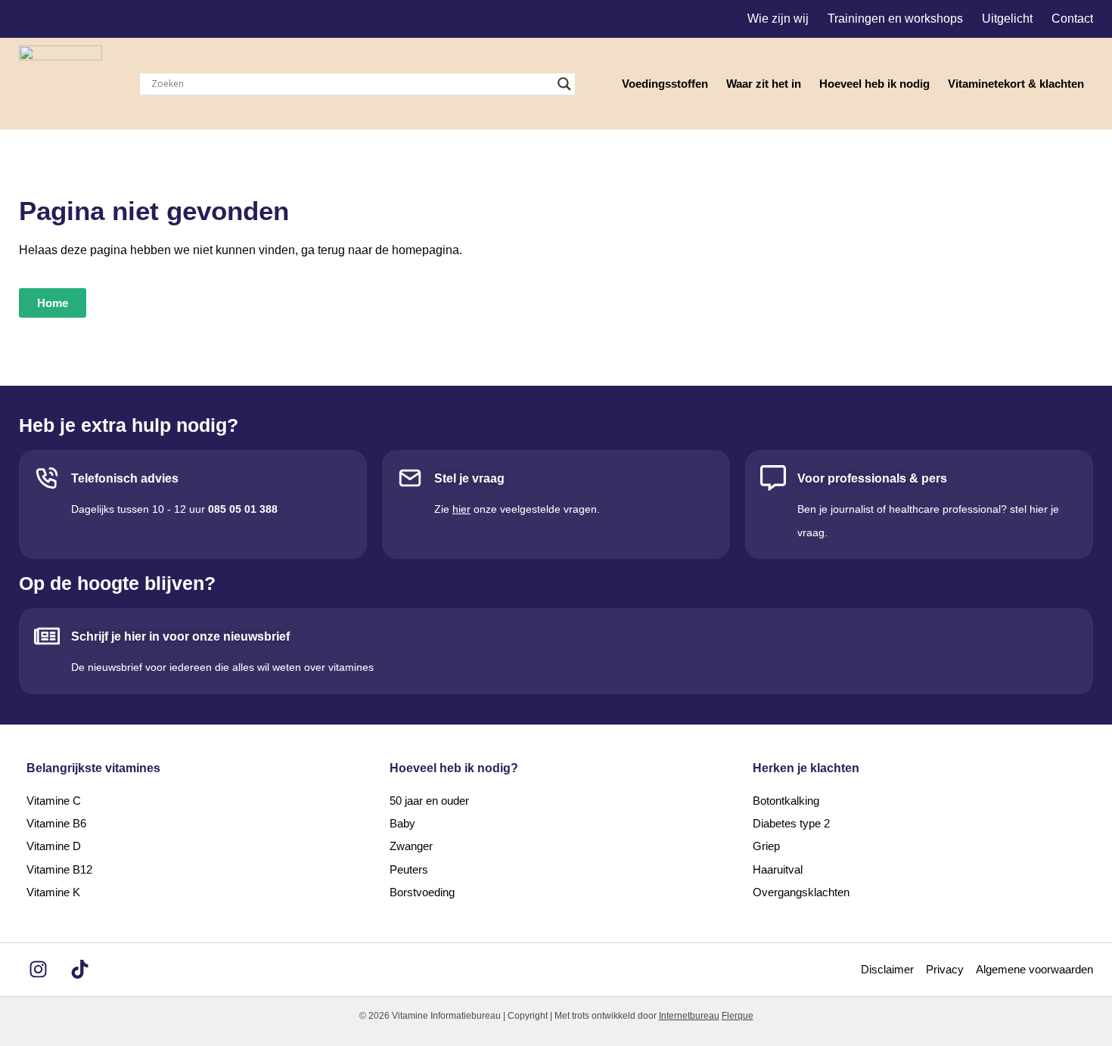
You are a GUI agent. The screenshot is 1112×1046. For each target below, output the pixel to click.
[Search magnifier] (564, 84)
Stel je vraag (469, 478)
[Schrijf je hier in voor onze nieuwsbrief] (47, 636)
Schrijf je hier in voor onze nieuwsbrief (180, 636)
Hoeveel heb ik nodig (874, 83)
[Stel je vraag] (410, 478)
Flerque (737, 1015)
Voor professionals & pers (872, 478)
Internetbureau (689, 1015)
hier (461, 509)
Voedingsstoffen (665, 83)
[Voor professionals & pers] (773, 478)
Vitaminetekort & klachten (1016, 83)
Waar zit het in (763, 83)
